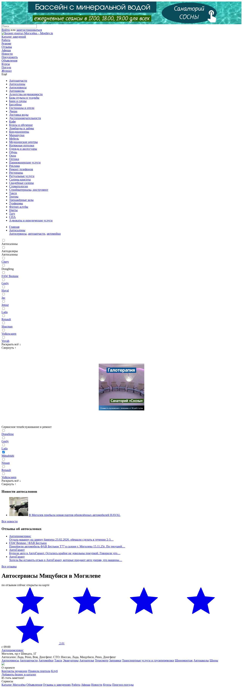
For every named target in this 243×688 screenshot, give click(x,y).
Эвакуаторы (71, 660)
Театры (13, 196)
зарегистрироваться (29, 29)
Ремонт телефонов (21, 169)
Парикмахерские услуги (25, 162)
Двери (13, 111)
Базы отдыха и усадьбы (24, 97)
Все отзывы (9, 566)
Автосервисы (18, 87)
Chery (5, 261)
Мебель (14, 138)
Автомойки (46, 660)
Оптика (14, 159)
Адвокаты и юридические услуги (31, 220)
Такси (13, 193)
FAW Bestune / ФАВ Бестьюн (28, 543)
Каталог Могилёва (14, 684)
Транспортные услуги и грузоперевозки (148, 660)
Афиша (6, 50)
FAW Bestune (10, 276)
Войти (6, 29)
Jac (3, 297)
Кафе (12, 121)
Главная (14, 226)
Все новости (10, 521)
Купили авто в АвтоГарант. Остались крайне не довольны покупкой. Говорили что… (64, 553)
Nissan (6, 462)
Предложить (10, 57)
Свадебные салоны (21, 183)
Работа (6, 40)
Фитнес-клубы (18, 206)
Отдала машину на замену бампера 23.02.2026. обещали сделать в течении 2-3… (61, 539)
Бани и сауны (18, 101)
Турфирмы (16, 203)
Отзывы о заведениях (57, 684)
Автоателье (86, 660)
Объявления (9, 60)
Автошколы (16, 90)
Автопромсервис (20, 536)
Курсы (6, 64)
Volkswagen (9, 333)
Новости (7, 53)
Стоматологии (18, 186)
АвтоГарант (17, 549)
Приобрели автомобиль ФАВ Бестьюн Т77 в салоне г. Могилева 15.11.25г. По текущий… (67, 546)
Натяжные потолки (21, 145)
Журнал (7, 70)
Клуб (54, 671)
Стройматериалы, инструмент (28, 189)
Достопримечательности (25, 118)
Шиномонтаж (184, 660)
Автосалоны (17, 84)
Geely (5, 283)
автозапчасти (36, 233)
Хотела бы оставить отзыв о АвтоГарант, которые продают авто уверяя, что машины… (65, 560)
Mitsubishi (8, 455)
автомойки (54, 233)
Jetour (5, 304)
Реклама (14, 165)
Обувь (13, 152)
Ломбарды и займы (21, 128)
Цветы (13, 210)
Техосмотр (101, 660)
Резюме (6, 43)
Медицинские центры (23, 142)
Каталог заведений (14, 36)
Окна (12, 155)
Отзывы (7, 46)
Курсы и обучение (21, 125)
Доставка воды (18, 114)
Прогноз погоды (123, 684)
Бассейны (15, 104)
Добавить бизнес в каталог (19, 674)
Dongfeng (8, 434)
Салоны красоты (20, 179)
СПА (12, 217)
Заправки (115, 660)
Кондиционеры (19, 131)
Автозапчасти (18, 80)
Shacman (7, 326)
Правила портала (39, 671)
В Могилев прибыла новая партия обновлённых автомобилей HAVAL (74, 515)
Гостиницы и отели (21, 107)
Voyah (5, 340)
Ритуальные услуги (21, 176)
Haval (5, 290)
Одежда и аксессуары (23, 148)
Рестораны (16, 172)
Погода (6, 67)
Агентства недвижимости (26, 94)
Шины (214, 660)
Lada (5, 312)
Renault (6, 319)
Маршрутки (16, 135)
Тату (12, 213)
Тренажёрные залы (21, 200)
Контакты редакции (14, 671)
